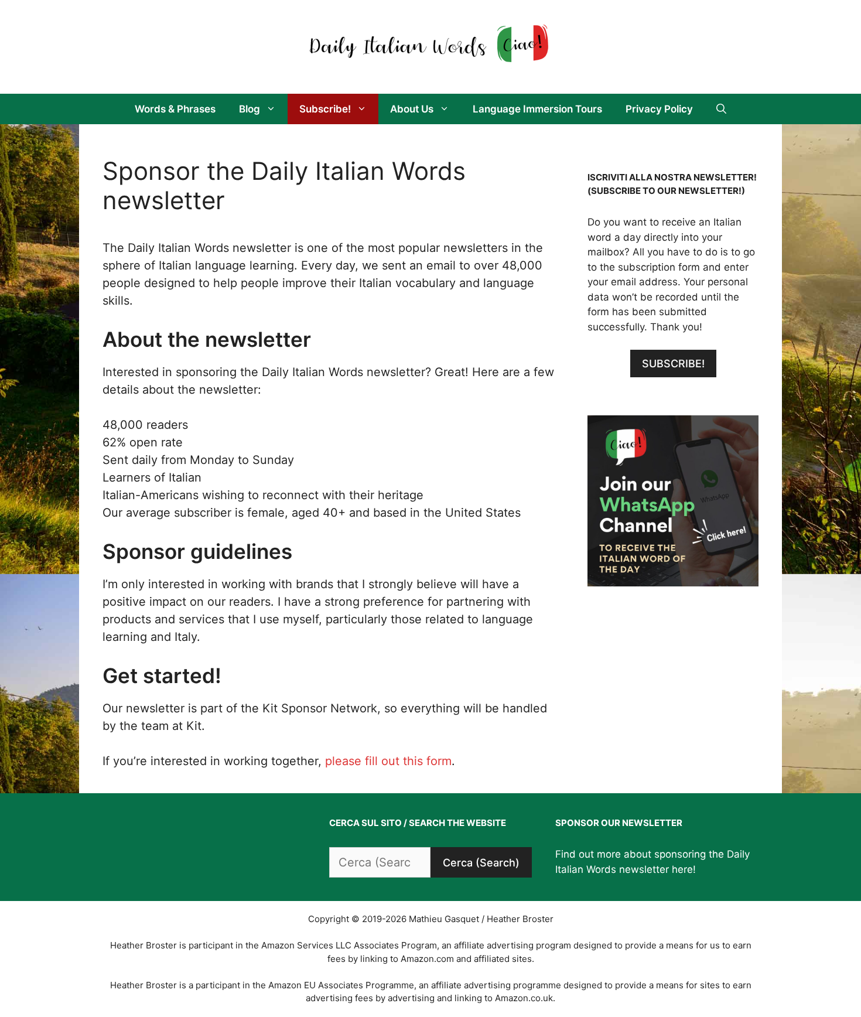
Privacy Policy (659, 109)
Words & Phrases (175, 109)
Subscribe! (325, 109)
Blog (249, 109)
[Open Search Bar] (721, 109)
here (682, 869)
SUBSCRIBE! (673, 363)
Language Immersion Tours (537, 109)
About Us (411, 109)
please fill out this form (388, 761)
